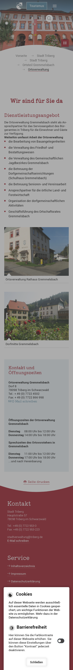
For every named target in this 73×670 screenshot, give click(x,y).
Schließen (36, 662)
